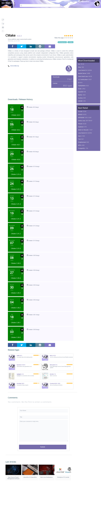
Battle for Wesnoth (83, 130)
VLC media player (83, 79)
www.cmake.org (14, 66)
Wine (79, 67)
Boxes (80, 163)
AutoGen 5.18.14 (21, 365)
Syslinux (80, 98)
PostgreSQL (81, 148)
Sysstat (80, 111)
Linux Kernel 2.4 (82, 160)
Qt (78, 82)
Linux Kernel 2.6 (82, 70)
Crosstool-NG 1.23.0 (55, 383)
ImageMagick (82, 104)
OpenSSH (80, 92)
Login (74, 1)
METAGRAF (81, 117)
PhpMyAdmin (82, 85)
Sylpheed (80, 127)
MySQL (80, 95)
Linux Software (68, 1)
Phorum (80, 123)
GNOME (80, 101)
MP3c (79, 145)
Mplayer (80, 167)
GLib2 (79, 88)
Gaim (79, 136)
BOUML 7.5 (53, 374)
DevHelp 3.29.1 (20, 383)
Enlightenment (82, 142)
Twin (79, 139)
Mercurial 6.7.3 (53, 365)
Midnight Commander (84, 157)
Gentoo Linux (81, 120)
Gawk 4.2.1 (19, 355)
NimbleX (80, 154)
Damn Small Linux (83, 76)
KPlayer (80, 151)
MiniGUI (80, 114)
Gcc (79, 64)
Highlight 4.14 (20, 374)
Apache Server (82, 73)
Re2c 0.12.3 (53, 355)
